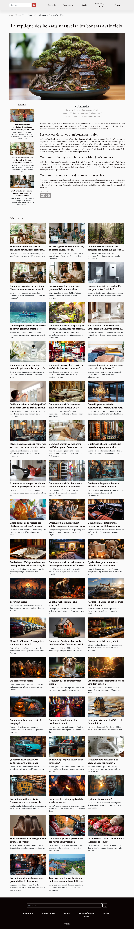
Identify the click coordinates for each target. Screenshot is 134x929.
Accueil (11, 15)
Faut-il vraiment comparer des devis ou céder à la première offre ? (22, 193)
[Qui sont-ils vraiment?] (106, 785)
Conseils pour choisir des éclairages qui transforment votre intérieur (105, 407)
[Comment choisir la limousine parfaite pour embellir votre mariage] (67, 391)
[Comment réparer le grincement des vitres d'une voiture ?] (67, 825)
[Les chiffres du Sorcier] (28, 667)
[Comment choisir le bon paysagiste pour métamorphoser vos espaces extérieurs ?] (67, 312)
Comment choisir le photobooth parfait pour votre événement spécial (65, 486)
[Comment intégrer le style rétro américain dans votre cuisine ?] (67, 351)
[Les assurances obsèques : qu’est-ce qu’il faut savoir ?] (106, 667)
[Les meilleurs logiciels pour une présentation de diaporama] (28, 864)
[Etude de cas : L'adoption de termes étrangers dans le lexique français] (28, 549)
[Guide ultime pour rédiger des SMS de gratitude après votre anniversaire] (28, 509)
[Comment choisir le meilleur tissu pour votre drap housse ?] (106, 351)
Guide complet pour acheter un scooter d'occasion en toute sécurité (104, 486)
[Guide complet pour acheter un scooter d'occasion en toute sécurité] (106, 470)
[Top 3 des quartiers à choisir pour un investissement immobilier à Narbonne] (67, 864)
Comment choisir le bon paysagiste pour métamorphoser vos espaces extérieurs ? (67, 328)
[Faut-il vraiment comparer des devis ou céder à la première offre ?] (22, 181)
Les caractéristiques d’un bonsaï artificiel (82, 110)
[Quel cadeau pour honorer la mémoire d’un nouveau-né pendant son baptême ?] (106, 549)
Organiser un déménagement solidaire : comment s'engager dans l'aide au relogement (67, 526)
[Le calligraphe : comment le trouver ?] (67, 588)
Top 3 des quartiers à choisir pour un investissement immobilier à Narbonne (66, 881)
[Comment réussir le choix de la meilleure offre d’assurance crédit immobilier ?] (67, 628)
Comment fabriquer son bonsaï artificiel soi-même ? (82, 113)
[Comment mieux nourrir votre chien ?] (67, 667)
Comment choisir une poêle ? (103, 641)
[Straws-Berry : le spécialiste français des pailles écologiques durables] (22, 115)
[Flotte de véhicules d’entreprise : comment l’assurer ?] (28, 628)
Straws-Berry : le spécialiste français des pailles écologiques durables (22, 126)
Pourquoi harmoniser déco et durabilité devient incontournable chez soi (22, 160)
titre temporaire (18, 601)
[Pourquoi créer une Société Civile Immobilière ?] (106, 707)
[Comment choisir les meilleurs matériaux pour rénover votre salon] (67, 430)
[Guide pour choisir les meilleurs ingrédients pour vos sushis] (106, 430)
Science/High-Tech (100, 5)
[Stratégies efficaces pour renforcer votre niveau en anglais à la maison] (28, 430)
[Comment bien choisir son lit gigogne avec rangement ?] (106, 746)
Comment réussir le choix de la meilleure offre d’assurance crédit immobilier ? (66, 644)
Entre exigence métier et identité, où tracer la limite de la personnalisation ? (66, 249)
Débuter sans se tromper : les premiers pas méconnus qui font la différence (105, 249)
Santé (84, 5)
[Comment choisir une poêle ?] (106, 628)
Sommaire (83, 106)
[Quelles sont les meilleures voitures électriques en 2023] (28, 746)
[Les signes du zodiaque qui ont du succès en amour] (67, 785)
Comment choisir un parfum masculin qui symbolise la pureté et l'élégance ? (27, 368)
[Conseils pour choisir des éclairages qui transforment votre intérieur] (106, 391)
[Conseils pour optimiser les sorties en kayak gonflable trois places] (28, 312)
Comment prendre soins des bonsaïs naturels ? (82, 116)
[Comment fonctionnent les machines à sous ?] (67, 707)
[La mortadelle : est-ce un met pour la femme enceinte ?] (106, 825)
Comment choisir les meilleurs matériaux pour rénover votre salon (65, 447)
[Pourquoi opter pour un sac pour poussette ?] (67, 746)
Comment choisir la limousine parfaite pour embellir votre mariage (64, 407)
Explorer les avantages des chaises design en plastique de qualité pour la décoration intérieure (28, 486)
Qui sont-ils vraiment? (100, 799)
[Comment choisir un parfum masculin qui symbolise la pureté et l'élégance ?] (28, 351)
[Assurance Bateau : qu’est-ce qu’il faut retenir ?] (106, 588)
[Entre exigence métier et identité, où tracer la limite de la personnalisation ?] (67, 233)
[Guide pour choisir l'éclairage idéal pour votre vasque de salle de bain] (28, 391)
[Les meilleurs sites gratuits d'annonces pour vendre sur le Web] (28, 785)
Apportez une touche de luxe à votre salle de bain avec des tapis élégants (104, 328)
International (68, 5)
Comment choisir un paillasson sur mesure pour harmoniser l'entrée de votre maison (67, 565)
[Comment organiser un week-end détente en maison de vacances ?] (28, 272)
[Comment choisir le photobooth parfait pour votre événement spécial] (67, 470)
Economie (52, 5)
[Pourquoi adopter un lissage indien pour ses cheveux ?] (28, 825)
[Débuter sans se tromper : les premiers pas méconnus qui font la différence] (106, 233)
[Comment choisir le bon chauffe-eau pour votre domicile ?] (106, 272)
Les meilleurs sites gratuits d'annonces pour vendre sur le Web (25, 802)
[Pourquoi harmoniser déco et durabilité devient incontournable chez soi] (22, 148)
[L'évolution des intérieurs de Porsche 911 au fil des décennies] (106, 509)
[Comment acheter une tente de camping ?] (28, 707)
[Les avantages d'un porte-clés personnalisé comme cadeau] (67, 272)
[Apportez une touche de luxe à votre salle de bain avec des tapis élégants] (106, 312)
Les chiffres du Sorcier (21, 680)
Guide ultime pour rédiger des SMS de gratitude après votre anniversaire (25, 526)
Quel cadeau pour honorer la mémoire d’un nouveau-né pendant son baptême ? (103, 565)
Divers (117, 5)
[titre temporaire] (28, 588)
